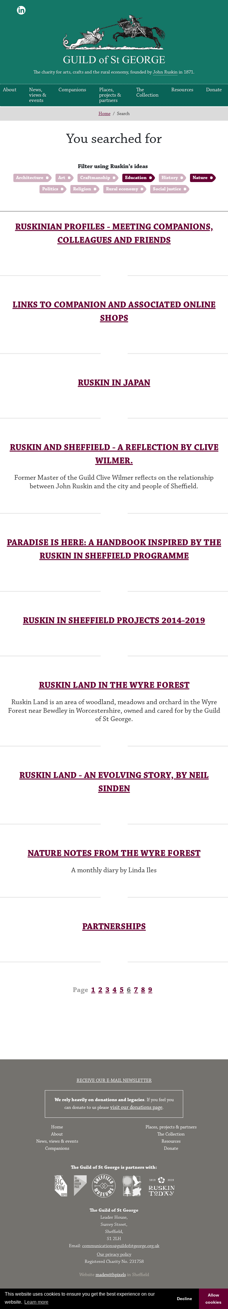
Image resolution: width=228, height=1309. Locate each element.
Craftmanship (95, 178)
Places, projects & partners (110, 95)
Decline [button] (184, 1298)
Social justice (167, 189)
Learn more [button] (36, 1302)
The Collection (147, 92)
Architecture (29, 178)
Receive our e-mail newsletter (114, 1080)
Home (104, 114)
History (170, 178)
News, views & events (37, 95)
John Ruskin (165, 72)
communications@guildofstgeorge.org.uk (120, 1246)
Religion (82, 189)
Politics (50, 189)
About (9, 90)
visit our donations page (136, 1107)
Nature (200, 178)
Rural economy (122, 189)
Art (61, 178)
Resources (182, 90)
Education (136, 178)
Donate (214, 90)
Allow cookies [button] (213, 1299)
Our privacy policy (114, 1254)
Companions (72, 90)
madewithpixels (111, 1275)
